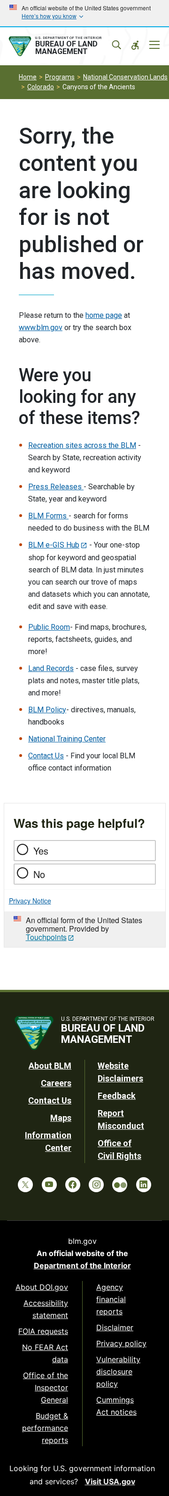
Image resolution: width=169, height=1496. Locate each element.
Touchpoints (46, 937)
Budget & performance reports (45, 1428)
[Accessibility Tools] (135, 45)
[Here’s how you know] (84, 13)
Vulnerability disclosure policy (118, 1371)
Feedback (117, 1096)
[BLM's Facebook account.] (72, 1184)
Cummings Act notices (116, 1406)
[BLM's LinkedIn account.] (143, 1184)
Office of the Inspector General (45, 1387)
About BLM (50, 1066)
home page (103, 315)
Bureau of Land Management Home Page (64, 46)
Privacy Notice (30, 900)
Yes (40, 850)
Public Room (49, 627)
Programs (60, 77)
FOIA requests (43, 1331)
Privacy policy (121, 1343)
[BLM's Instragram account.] (96, 1184)
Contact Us (46, 755)
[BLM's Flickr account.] (119, 1184)
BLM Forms (48, 515)
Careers (56, 1083)
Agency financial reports (111, 1299)
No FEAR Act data (45, 1353)
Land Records (51, 668)
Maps (60, 1118)
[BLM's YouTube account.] (49, 1184)
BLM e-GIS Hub (53, 544)
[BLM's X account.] (25, 1184)
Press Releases (56, 486)
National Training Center (67, 738)
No (39, 874)
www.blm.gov (40, 327)
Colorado (40, 87)
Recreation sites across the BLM (82, 445)
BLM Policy (47, 709)
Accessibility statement (45, 1309)
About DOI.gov (41, 1287)
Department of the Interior (82, 1265)
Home (28, 77)
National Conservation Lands (125, 77)
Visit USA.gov (110, 1481)
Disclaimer (114, 1327)
